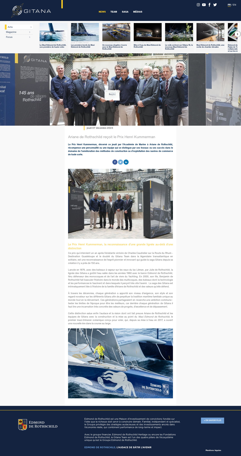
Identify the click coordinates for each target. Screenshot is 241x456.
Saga (125, 11)
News (102, 11)
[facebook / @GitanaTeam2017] (208, 5)
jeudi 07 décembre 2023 (100, 128)
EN (234, 4)
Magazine (11, 32)
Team (113, 11)
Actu (10, 27)
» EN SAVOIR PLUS (212, 420)
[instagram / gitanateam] (197, 5)
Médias (137, 11)
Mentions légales (213, 450)
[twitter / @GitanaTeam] (214, 5)
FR (229, 4)
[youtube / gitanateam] (203, 5)
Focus (9, 37)
